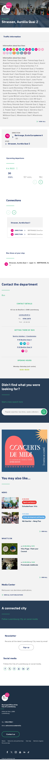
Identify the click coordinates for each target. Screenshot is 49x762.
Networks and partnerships (16, 741)
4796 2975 (27, 318)
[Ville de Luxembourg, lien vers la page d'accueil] (7, 13)
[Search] (44, 412)
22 (24, 343)
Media (3, 741)
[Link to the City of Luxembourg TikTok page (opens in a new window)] (28, 668)
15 (23, 351)
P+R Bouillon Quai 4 (24, 347)
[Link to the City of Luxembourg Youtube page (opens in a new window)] (19, 668)
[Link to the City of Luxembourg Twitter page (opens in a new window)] (9, 668)
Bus (3, 295)
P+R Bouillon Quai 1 (24, 340)
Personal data (6, 743)
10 (21, 343)
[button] (35, 182)
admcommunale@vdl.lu (13, 725)
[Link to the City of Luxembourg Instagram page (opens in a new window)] (14, 668)
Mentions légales (38, 741)
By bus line (5, 19)
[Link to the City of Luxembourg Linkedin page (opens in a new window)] (23, 668)
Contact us (10, 734)
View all (42, 121)
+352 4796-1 (8, 722)
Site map (28, 741)
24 (28, 343)
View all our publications (13, 595)
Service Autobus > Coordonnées (24, 336)
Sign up (26, 647)
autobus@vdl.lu (24, 315)
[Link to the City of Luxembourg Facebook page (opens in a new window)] (5, 668)
